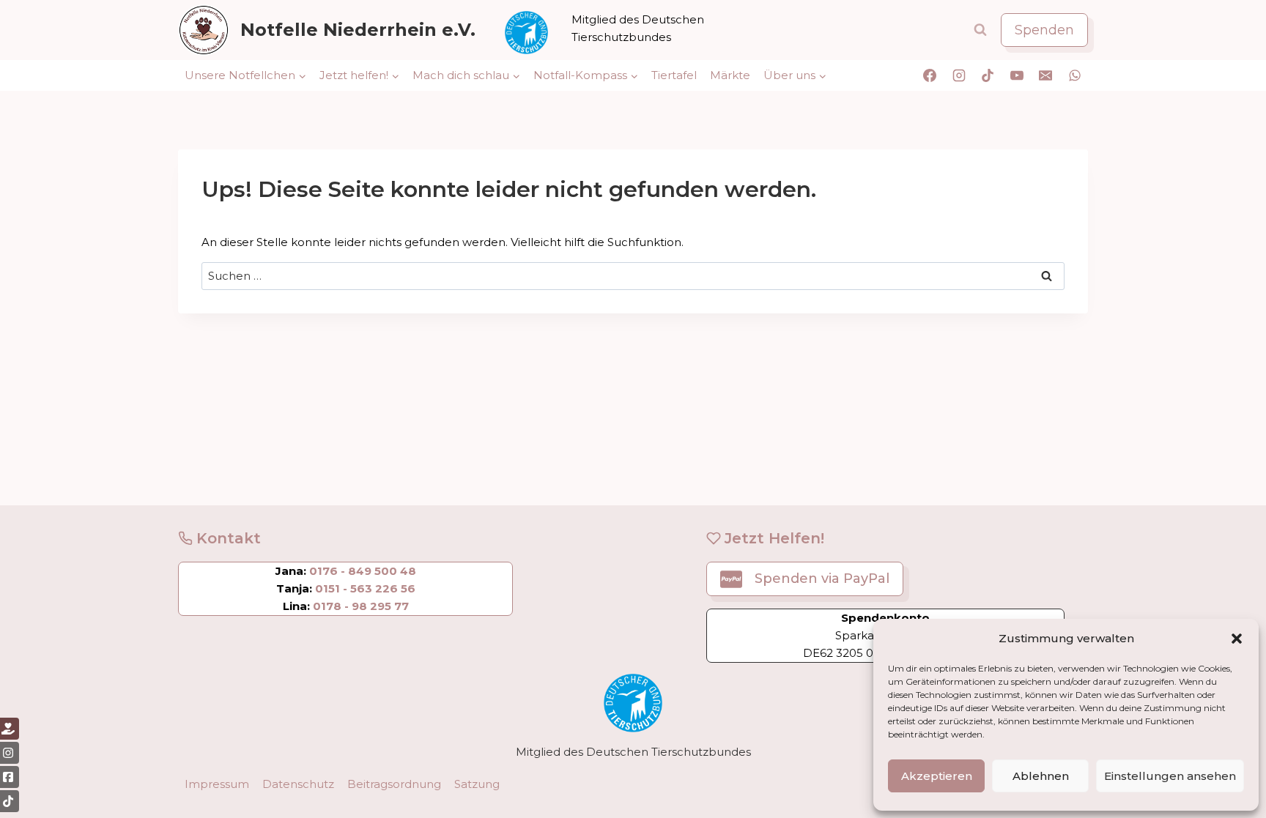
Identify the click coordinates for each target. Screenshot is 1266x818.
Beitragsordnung (394, 784)
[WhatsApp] (1075, 75)
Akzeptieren (936, 776)
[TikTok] (987, 75)
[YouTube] (1017, 75)
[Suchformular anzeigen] (980, 30)
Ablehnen (1041, 776)
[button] (1236, 638)
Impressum (217, 784)
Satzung (477, 784)
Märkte (730, 75)
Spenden (1044, 30)
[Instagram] (959, 75)
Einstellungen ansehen (1170, 776)
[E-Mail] (1045, 75)
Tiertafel (674, 75)
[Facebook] (930, 75)
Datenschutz (298, 784)
